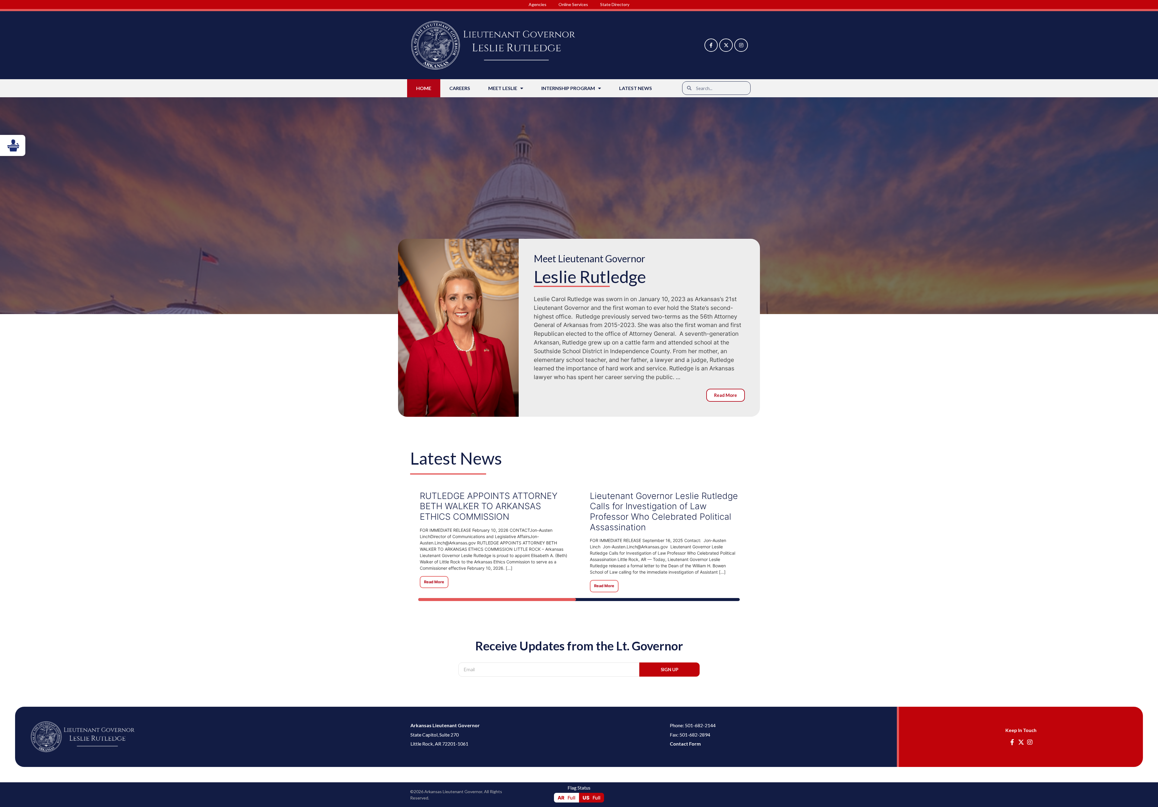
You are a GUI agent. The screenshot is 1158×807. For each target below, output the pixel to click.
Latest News (635, 88)
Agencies (537, 4)
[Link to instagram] (741, 45)
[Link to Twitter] (726, 45)
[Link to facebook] (711, 45)
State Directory (614, 4)
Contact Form (685, 743)
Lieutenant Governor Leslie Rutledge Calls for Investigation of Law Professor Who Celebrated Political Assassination (664, 511)
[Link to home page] (82, 736)
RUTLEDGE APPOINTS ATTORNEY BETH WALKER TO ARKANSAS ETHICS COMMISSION (489, 506)
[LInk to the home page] (493, 45)
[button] (716, 88)
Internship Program (568, 88)
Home (423, 88)
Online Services (573, 4)
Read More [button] (434, 582)
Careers (459, 88)
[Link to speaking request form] (12, 145)
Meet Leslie (502, 88)
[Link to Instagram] (1029, 742)
